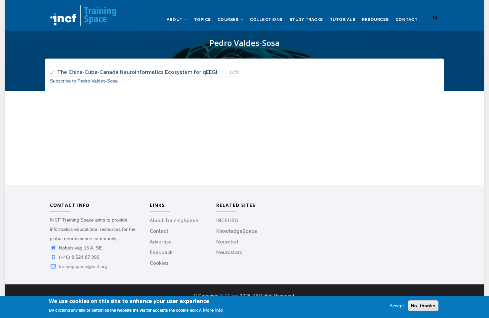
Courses (229, 19)
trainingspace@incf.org (82, 266)
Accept (397, 305)
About (175, 19)
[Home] (83, 13)
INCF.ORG (227, 220)
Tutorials (343, 19)
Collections (266, 19)
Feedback (161, 252)
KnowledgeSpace (236, 231)
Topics (202, 19)
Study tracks (306, 19)
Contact (407, 19)
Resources (375, 19)
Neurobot (227, 241)
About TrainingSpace (174, 220)
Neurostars (229, 252)
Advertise (161, 241)
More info (213, 310)
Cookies (159, 263)
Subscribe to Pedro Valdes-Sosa (84, 80)
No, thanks (423, 305)
